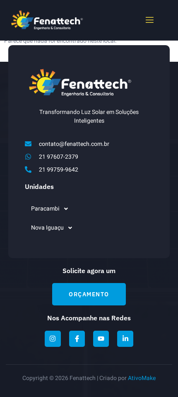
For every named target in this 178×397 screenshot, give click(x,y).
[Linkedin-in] (125, 338)
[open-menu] (149, 20)
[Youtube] (101, 338)
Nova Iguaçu (47, 227)
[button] (89, 208)
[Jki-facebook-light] (77, 338)
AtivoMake (142, 378)
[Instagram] (52, 338)
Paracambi (45, 208)
